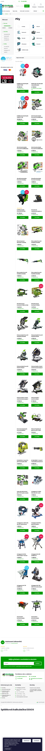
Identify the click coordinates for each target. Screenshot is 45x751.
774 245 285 (33, 676)
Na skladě (6, 34)
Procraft (6, 46)
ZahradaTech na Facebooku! (36, 679)
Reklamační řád (5, 693)
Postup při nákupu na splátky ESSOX (6, 696)
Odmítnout (26, 740)
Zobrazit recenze (14, 643)
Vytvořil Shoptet (41, 702)
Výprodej (6, 36)
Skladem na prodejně (6, 39)
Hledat (27, 6)
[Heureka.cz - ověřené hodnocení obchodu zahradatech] (7, 59)
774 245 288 (19, 678)
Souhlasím (36, 740)
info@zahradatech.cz (22, 676)
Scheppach (6, 50)
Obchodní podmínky (6, 689)
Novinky (3, 697)
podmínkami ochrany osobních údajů (24, 666)
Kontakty (2, 1)
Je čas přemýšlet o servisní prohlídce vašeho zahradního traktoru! (36, 690)
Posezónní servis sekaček (35, 687)
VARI (5, 52)
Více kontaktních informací (22, 696)
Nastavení (8, 749)
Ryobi (5, 48)
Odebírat (37, 663)
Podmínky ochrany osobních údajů (6, 691)
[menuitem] (6, 11)
